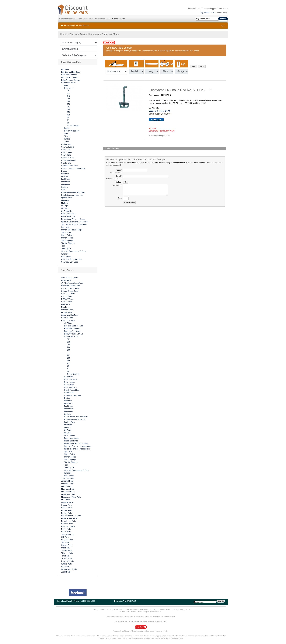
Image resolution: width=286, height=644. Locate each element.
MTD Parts (65, 500)
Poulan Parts (66, 513)
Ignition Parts (66, 198)
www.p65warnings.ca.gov (159, 136)
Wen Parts (65, 567)
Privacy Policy (178, 609)
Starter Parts (66, 233)
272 (68, 104)
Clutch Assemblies (68, 160)
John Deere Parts (68, 478)
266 (68, 99)
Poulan (67, 128)
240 (68, 96)
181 (68, 91)
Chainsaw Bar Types (69, 262)
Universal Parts (67, 561)
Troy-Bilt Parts (67, 559)
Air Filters (65, 69)
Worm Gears (66, 257)
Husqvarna (93, 34)
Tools (63, 246)
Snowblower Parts (102, 19)
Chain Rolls (66, 155)
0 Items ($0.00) (222, 12)
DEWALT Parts (67, 299)
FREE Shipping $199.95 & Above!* (75, 26)
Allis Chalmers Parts (69, 278)
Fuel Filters (65, 182)
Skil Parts (65, 537)
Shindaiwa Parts (67, 534)
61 (68, 120)
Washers (64, 254)
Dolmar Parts (66, 302)
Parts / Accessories (68, 214)
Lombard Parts (67, 484)
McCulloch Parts (67, 492)
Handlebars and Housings (72, 195)
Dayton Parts (66, 296)
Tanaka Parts (66, 550)
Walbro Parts (66, 564)
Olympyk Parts (67, 502)
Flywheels (65, 176)
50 (68, 117)
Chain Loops (66, 152)
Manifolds (65, 200)
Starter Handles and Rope (71, 230)
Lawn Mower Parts (85, 19)
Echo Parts (65, 304)
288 (68, 109)
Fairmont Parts (67, 310)
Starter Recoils (67, 238)
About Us (192, 9)
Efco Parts (65, 307)
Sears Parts (66, 532)
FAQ (198, 9)
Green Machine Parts (69, 315)
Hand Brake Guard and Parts (73, 192)
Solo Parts (65, 542)
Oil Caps (64, 206)
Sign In (187, 609)
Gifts (63, 190)
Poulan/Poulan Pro (72, 131)
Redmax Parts (67, 524)
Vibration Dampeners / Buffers (73, 251)
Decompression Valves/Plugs (73, 168)
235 (68, 93)
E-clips (64, 171)
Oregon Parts (66, 505)
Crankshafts (66, 163)
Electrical (65, 174)
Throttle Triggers (67, 243)
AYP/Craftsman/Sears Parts (72, 283)
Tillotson (67, 136)
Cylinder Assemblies (69, 166)
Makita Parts (66, 486)
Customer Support (209, 9)
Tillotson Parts (67, 553)
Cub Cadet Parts (68, 294)
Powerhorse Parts (68, 521)
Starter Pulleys (67, 235)
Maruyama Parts (67, 489)
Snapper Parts (67, 540)
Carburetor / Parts (110, 34)
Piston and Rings (68, 216)
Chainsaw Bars (67, 158)
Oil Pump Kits (66, 211)
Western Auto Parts (69, 569)
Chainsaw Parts (118, 19)
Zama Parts (65, 572)
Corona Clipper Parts (69, 291)
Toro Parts (65, 556)
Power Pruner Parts (69, 518)
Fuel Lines (65, 184)
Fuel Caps (65, 179)
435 (68, 115)
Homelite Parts (67, 318)
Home (63, 34)
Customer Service (164, 609)
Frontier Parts (66, 312)
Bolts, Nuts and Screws (70, 80)
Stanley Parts (66, 545)
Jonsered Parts (67, 481)
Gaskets (64, 187)
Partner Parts (66, 508)
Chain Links (66, 150)
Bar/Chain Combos (69, 75)
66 (68, 123)
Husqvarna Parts (68, 320)
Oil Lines (64, 208)
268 (68, 101)
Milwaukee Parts (68, 494)
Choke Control (73, 126)
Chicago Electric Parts (70, 288)
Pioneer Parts (66, 510)
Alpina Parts (66, 280)
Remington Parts (68, 526)
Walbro (67, 139)
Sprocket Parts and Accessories (74, 224)
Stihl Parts (65, 548)
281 (68, 107)
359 (68, 112)
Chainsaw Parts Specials (71, 259)
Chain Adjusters (67, 147)
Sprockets (65, 227)
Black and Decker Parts (70, 286)
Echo (66, 85)
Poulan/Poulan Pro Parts (71, 516)
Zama (66, 142)
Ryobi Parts (66, 529)
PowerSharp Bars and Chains (73, 219)
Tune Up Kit (66, 249)
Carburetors (66, 144)
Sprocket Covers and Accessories (74, 222)
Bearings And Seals (69, 77)
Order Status (223, 9)
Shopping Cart (209, 12)
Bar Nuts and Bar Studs (70, 72)
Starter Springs (67, 241)
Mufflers (64, 203)
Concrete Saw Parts (67, 19)
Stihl (66, 134)
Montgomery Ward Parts (71, 497)
